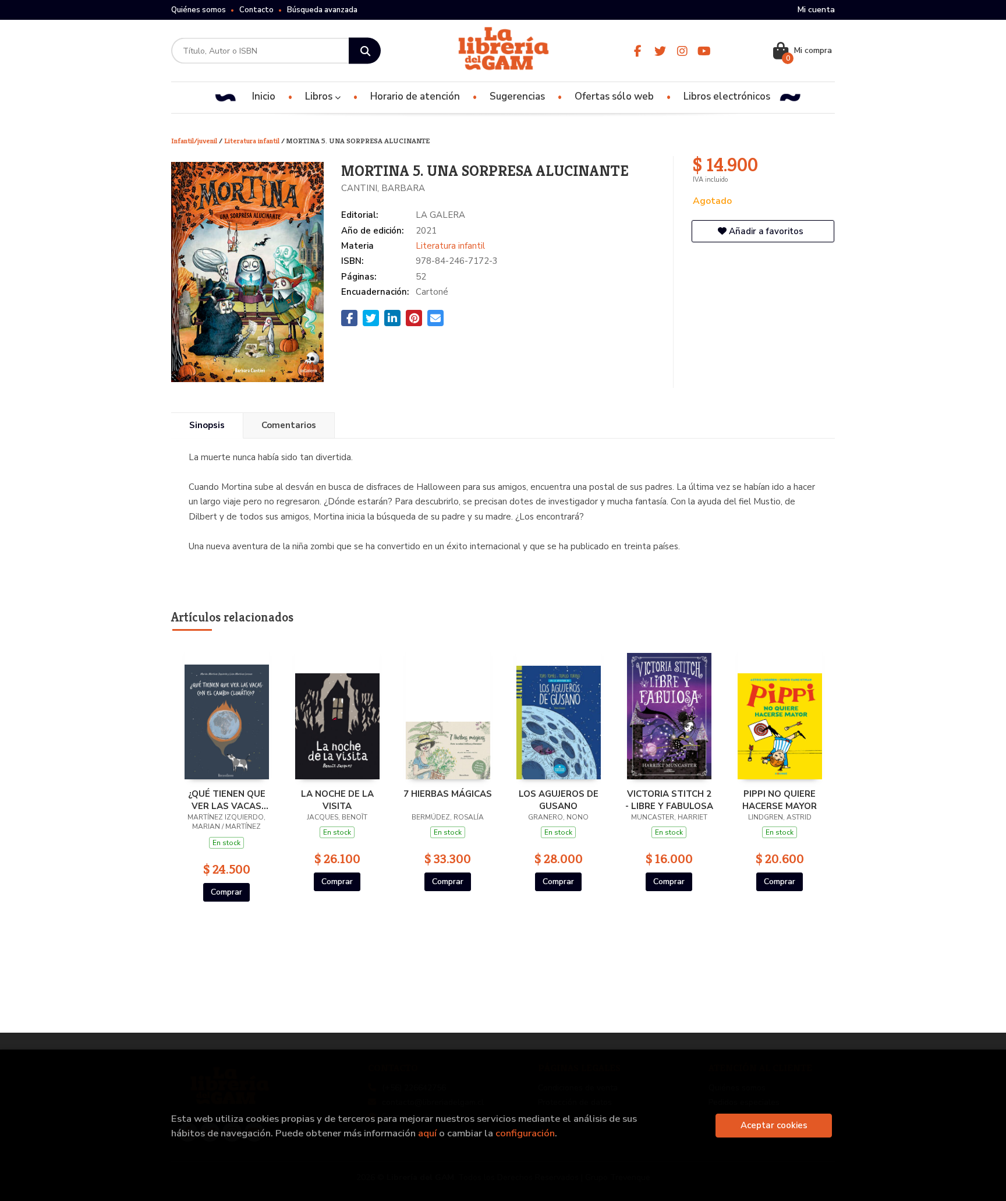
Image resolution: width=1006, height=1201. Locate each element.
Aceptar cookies (774, 1125)
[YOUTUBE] (704, 51)
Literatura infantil (252, 141)
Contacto (256, 10)
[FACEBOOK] (637, 51)
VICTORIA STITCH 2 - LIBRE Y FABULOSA (669, 799)
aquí (427, 1133)
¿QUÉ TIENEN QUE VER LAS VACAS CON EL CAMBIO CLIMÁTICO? (226, 799)
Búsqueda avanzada (322, 10)
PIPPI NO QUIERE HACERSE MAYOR (779, 799)
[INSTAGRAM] (682, 51)
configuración (525, 1133)
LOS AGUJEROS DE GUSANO (558, 799)
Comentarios (288, 425)
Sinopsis (207, 425)
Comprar (226, 892)
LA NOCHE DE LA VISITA (337, 799)
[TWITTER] (660, 51)
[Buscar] (365, 51)
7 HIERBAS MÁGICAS (447, 794)
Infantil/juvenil (195, 141)
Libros (320, 96)
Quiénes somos (198, 10)
